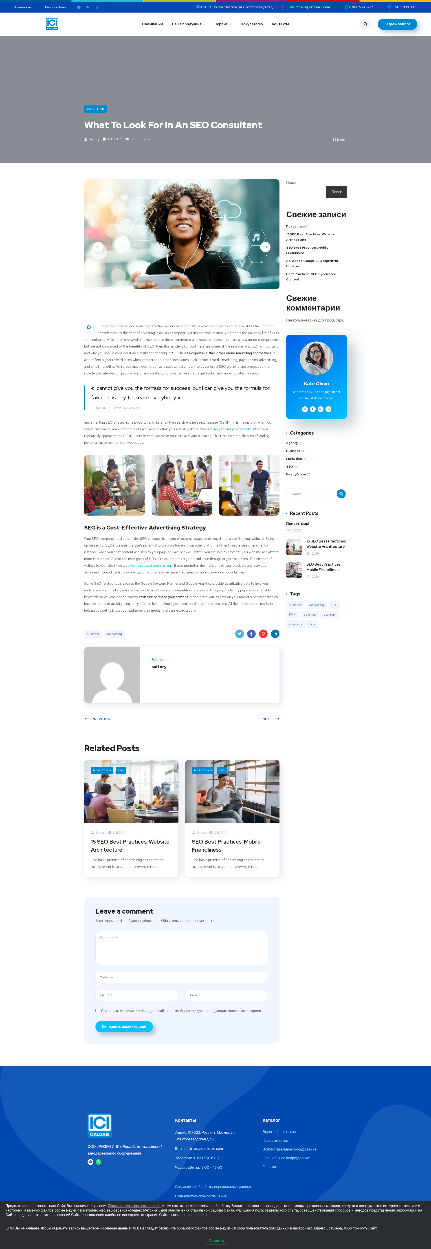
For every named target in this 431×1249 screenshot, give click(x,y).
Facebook (251, 634)
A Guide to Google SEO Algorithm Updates (312, 263)
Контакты (280, 24)
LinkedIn (275, 634)
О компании (152, 24)
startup (329, 614)
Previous (101, 719)
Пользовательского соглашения (134, 1206)
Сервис (221, 24)
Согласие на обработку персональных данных (213, 1186)
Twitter (239, 634)
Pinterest (263, 634)
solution (310, 614)
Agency (292, 443)
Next (267, 719)
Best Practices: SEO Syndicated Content (311, 276)
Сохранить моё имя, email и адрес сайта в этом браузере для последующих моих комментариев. (181, 1010)
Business (293, 451)
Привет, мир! (296, 226)
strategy (295, 624)
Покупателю (252, 24)
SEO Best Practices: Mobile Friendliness (226, 845)
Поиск (291, 182)
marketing (114, 634)
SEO (121, 770)
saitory (93, 139)
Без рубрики (296, 474)
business (93, 634)
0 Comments (140, 139)
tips (312, 624)
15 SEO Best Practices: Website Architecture (130, 845)
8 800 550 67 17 (206, 1158)
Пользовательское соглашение (201, 1196)
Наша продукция (187, 24)
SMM (292, 614)
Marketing (95, 109)
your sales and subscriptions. (151, 565)
